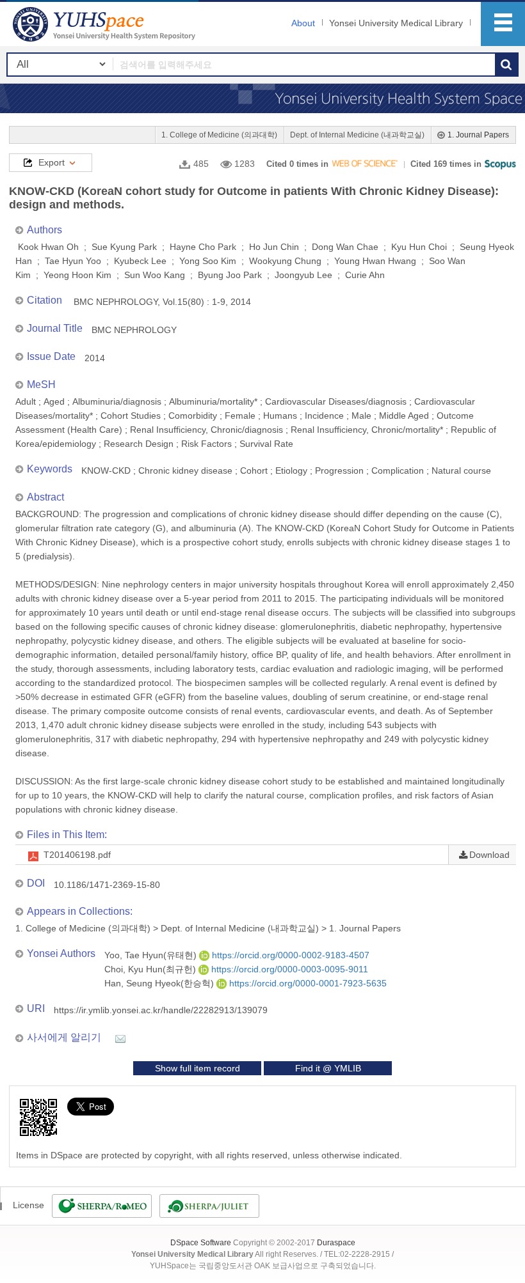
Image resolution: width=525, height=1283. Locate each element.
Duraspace (336, 1242)
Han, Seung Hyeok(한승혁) (160, 983)
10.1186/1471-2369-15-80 (107, 885)
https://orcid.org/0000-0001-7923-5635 (307, 983)
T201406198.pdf (77, 855)
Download (489, 855)
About (303, 23)
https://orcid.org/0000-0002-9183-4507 (289, 955)
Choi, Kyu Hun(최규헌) (151, 969)
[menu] (503, 24)
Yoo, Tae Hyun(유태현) (151, 955)
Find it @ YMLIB (328, 1068)
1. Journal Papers (478, 134)
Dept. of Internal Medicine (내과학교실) (357, 134)
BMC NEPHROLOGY (134, 330)
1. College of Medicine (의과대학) (219, 134)
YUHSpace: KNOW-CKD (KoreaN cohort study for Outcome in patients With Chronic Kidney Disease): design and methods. (105, 24)
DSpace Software (200, 1242)
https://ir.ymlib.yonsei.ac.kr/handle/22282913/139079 (161, 1010)
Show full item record (197, 1068)
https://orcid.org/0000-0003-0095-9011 (288, 969)
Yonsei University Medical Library (396, 23)
